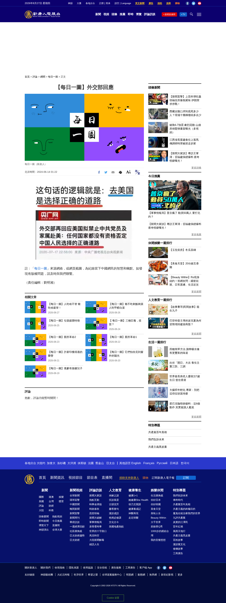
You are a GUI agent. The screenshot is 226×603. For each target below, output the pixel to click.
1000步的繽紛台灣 (160, 533)
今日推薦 (154, 176)
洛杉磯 (61, 463)
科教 (51, 510)
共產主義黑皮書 (157, 446)
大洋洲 (71, 463)
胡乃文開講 (135, 504)
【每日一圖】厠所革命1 (123, 336)
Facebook (187, 3)
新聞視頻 (76, 490)
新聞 (98, 14)
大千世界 (156, 522)
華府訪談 (75, 522)
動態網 (141, 574)
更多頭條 (196, 167)
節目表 (92, 477)
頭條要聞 (44, 516)
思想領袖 (94, 513)
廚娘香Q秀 (157, 526)
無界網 (153, 574)
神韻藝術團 (47, 574)
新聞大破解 (95, 517)
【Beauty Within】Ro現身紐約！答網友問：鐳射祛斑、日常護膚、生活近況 (184, 281)
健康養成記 (135, 508)
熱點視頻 (57, 516)
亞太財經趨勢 (77, 535)
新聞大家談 (95, 495)
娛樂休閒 (157, 490)
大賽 (79, 3)
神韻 (70, 3)
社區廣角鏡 (76, 531)
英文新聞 (139, 3)
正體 (101, 3)
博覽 (139, 14)
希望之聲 (93, 574)
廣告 (151, 3)
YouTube (199, 3)
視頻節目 (76, 477)
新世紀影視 (167, 574)
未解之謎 (114, 495)
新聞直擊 (75, 513)
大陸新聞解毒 (96, 539)
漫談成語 (114, 513)
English (136, 463)
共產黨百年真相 (157, 432)
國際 (41, 496)
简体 (108, 3)
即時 (130, 14)
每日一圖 (53, 76)
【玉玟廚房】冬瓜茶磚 (183, 249)
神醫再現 (133, 513)
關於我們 (45, 567)
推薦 (122, 14)
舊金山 (99, 463)
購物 (177, 3)
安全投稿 (102, 567)
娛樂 (61, 496)
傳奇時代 (178, 499)
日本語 (174, 463)
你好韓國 (156, 504)
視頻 (106, 14)
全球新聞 (75, 495)
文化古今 (114, 522)
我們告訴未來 (156, 439)
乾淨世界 (79, 574)
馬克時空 (94, 535)
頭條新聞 (154, 87)
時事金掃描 (95, 504)
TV (184, 14)
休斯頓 (82, 463)
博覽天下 (44, 525)
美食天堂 (156, 508)
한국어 (185, 463)
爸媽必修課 (115, 517)
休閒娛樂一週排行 (160, 243)
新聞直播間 (170, 14)
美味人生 (156, 513)
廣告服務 (116, 567)
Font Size (128, 171)
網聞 (42, 76)
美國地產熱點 (116, 526)
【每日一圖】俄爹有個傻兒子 (65, 368)
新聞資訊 (57, 477)
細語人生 (94, 544)
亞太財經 (75, 539)
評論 (34, 76)
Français (148, 463)
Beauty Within (158, 517)
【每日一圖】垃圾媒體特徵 (64, 320)
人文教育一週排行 (160, 300)
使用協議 (88, 567)
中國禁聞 (75, 504)
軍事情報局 (95, 522)
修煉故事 (178, 548)
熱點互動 (94, 499)
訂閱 (186, 477)
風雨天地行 (179, 531)
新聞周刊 (75, 517)
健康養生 (135, 490)
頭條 (114, 14)
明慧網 (129, 574)
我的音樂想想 (158, 539)
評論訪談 (149, 14)
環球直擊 (75, 499)
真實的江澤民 (180, 522)
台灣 (51, 501)
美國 (41, 501)
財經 (51, 505)
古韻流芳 (114, 504)
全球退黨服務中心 (112, 574)
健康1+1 (133, 495)
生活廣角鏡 (157, 495)
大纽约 (41, 463)
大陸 (41, 510)
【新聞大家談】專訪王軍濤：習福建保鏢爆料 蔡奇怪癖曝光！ (184, 157)
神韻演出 (44, 529)
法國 (91, 463)
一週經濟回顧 (77, 526)
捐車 (168, 3)
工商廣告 (178, 553)
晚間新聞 (75, 508)
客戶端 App (145, 567)
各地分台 (90, 3)
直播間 (107, 477)
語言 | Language (123, 3)
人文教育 (115, 490)
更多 (180, 574)
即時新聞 (44, 520)
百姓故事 (178, 539)
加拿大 (51, 463)
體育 (61, 501)
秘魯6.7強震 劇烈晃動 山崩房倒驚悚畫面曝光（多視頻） (185, 128)
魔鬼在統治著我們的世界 (186, 513)
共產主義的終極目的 (184, 508)
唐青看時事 (95, 526)
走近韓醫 (133, 517)
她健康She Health (138, 499)
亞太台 (110, 463)
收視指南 (60, 567)
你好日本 (156, 499)
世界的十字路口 (98, 531)
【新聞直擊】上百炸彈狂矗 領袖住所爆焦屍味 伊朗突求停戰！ (185, 100)
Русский (162, 463)
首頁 (27, 76)
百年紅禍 (178, 526)
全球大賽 (57, 529)
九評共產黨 (179, 517)
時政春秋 (94, 508)
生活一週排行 (157, 342)
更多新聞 (196, 291)
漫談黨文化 (179, 544)
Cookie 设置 (113, 597)
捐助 (159, 3)
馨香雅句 (114, 508)
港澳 (51, 496)
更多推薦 (196, 234)
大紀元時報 (63, 574)
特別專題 (154, 425)
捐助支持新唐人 (129, 477)
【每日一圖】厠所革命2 (62, 336)
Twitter (193, 3)
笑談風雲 (114, 499)
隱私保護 (74, 567)
